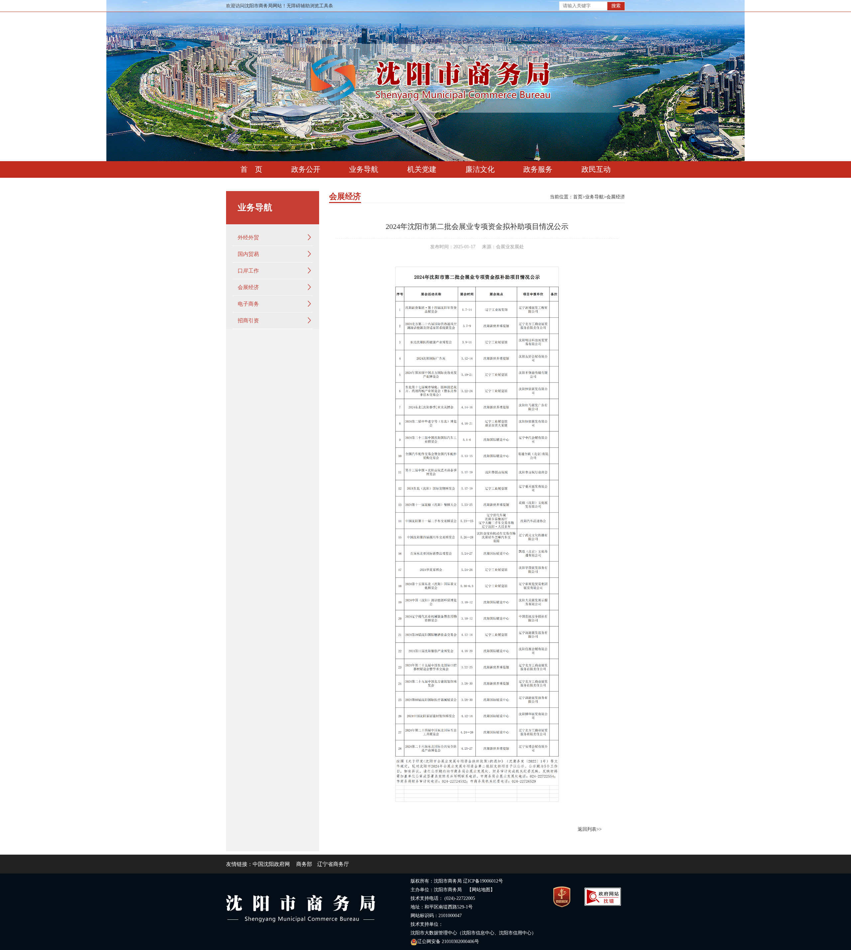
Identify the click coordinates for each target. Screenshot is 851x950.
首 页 (251, 169)
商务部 (304, 864)
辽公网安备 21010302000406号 (448, 941)
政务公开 (305, 169)
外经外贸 (248, 237)
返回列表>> (590, 829)
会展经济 (248, 287)
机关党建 (421, 169)
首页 (577, 196)
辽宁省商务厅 (333, 864)
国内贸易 (248, 254)
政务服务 (537, 169)
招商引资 (248, 320)
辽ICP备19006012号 (483, 881)
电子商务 (248, 304)
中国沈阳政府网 (271, 864)
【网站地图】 (481, 889)
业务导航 (363, 169)
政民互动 (596, 169)
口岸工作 (248, 270)
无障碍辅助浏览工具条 (310, 5)
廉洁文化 (480, 169)
